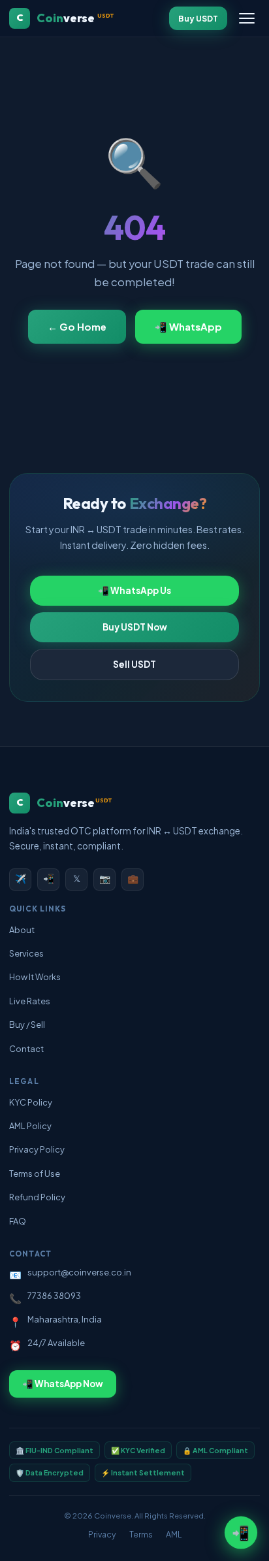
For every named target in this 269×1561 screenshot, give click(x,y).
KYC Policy (30, 1102)
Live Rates (29, 1001)
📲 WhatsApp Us (134, 590)
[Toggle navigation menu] (247, 18)
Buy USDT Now (135, 627)
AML (174, 1534)
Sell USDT (134, 664)
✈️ (20, 878)
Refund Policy (37, 1197)
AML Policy (30, 1126)
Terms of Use (34, 1173)
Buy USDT (198, 18)
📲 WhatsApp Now (62, 1383)
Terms (141, 1534)
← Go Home (77, 327)
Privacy (102, 1534)
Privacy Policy (37, 1149)
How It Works (35, 977)
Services (26, 953)
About (22, 930)
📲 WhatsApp (188, 327)
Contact (26, 1048)
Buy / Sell (27, 1024)
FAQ (17, 1221)
